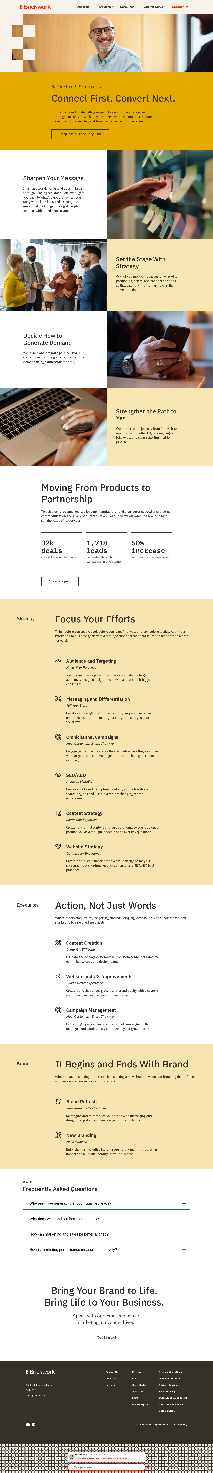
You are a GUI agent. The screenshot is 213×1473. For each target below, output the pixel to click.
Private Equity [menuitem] (140, 1404)
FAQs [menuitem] (135, 1397)
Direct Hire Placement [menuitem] (171, 1404)
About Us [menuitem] (111, 1378)
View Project (60, 581)
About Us (83, 7)
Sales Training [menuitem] (167, 1391)
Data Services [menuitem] (167, 1410)
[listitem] (28, 1425)
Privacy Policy (180, 1424)
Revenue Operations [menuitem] (170, 1372)
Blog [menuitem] (134, 1378)
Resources (127, 7)
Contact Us (180, 7)
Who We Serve (153, 7)
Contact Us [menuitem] (112, 1372)
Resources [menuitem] (138, 1372)
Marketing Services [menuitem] (169, 1378)
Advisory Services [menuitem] (169, 1385)
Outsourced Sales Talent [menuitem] (173, 1397)
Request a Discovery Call (80, 134)
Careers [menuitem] (110, 1385)
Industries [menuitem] (138, 1391)
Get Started (106, 1338)
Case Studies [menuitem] (139, 1385)
